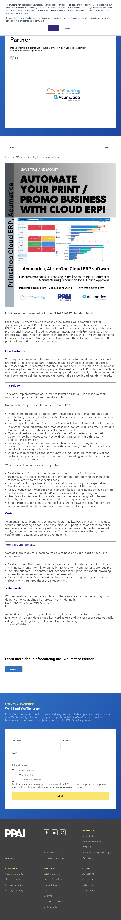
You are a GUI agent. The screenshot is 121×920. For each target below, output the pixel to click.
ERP (17, 157)
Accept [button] (54, 28)
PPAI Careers (88, 890)
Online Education (52, 884)
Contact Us (87, 879)
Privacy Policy (50, 852)
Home (8, 157)
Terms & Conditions (54, 858)
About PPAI (88, 873)
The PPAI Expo (12, 879)
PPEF (46, 890)
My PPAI (48, 895)
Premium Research (91, 841)
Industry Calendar (14, 884)
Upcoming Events (14, 873)
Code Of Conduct (53, 879)
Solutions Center (52, 873)
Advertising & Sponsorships (96, 852)
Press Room (88, 858)
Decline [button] (67, 28)
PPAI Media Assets (53, 901)
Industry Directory (14, 890)
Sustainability (50, 907)
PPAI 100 (86, 847)
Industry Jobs (89, 884)
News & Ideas (89, 836)
